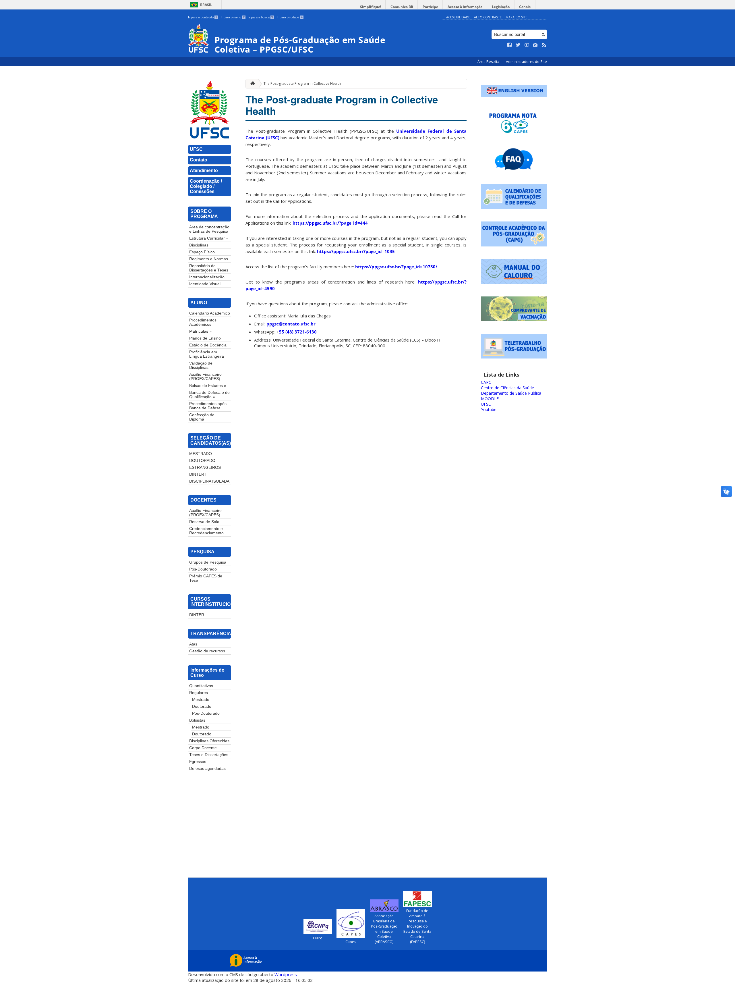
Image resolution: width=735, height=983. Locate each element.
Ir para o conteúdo (202, 17)
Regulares (198, 693)
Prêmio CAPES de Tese (205, 578)
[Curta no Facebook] (509, 45)
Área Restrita (488, 61)
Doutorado (201, 706)
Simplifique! (370, 6)
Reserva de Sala (204, 522)
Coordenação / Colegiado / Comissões (206, 186)
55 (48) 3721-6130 (298, 332)
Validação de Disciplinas (200, 365)
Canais (525, 6)
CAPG (486, 382)
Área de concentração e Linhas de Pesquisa (209, 229)
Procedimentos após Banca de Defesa (208, 406)
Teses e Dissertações (208, 755)
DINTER (196, 615)
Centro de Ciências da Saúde (507, 387)
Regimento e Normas (208, 259)
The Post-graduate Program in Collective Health (302, 83)
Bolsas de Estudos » (207, 385)
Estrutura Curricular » (208, 238)
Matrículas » (200, 331)
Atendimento (204, 170)
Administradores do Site (526, 61)
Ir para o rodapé (290, 17)
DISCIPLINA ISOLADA (209, 481)
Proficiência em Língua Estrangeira (206, 354)
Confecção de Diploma (201, 417)
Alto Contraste (488, 17)
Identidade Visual (204, 284)
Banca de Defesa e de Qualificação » (209, 394)
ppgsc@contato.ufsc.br (291, 324)
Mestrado (200, 699)
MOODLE (490, 398)
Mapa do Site (516, 17)
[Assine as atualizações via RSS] (544, 45)
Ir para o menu (233, 17)
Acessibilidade (458, 17)
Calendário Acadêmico (209, 313)
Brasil (206, 4)
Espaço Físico (202, 252)
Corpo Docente (203, 748)
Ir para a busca (260, 17)
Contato (198, 159)
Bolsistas (197, 720)
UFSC (196, 149)
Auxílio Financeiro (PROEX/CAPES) (205, 376)
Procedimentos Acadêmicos (202, 322)
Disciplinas (198, 245)
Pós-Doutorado (203, 569)
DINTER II (198, 474)
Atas (193, 644)
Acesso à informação (465, 6)
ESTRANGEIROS (205, 467)
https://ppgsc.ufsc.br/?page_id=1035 (356, 251)
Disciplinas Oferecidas (209, 741)
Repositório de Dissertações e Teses (208, 268)
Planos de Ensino (205, 338)
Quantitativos (201, 686)
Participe (430, 6)
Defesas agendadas (207, 768)
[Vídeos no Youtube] (527, 45)
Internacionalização (207, 277)
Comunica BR (401, 6)
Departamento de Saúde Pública (511, 393)
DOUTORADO (202, 460)
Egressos (197, 762)
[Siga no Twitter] (518, 45)
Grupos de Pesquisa (207, 562)
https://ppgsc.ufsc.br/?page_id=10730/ (396, 266)
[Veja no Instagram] (535, 45)
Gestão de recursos (207, 651)
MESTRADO (200, 454)
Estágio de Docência (208, 345)
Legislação (501, 6)
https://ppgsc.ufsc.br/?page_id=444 (330, 223)
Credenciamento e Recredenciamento (206, 531)
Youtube (488, 409)
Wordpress (285, 974)
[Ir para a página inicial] (251, 83)
